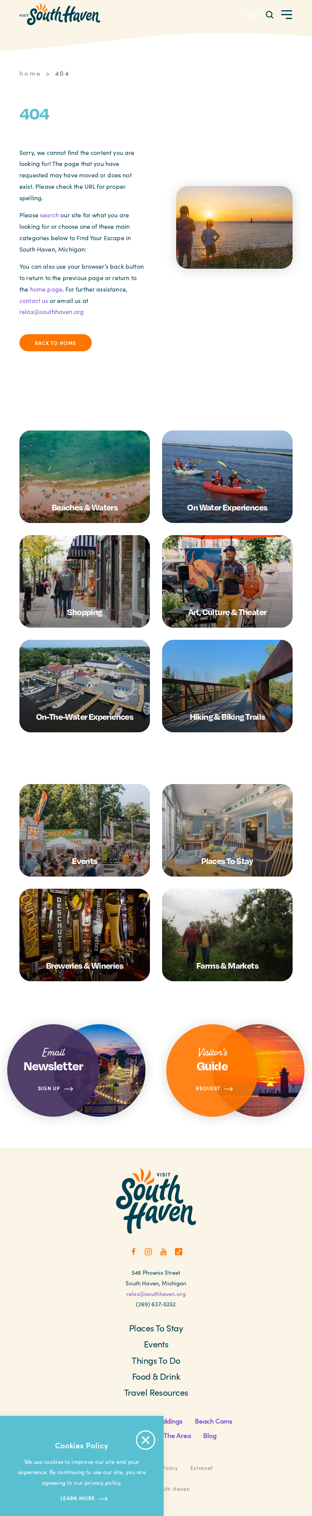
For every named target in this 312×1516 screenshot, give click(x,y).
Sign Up (49, 1088)
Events (156, 1344)
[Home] (59, 14)
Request (208, 1088)
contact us (33, 300)
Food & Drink (156, 1376)
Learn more (77, 1498)
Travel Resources (156, 1392)
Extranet (201, 1467)
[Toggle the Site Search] (269, 14)
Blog (209, 1435)
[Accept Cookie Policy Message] (145, 1440)
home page (46, 289)
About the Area (168, 1435)
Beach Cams (213, 1420)
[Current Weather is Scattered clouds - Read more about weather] (252, 15)
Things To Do (156, 1360)
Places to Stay (156, 1328)
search (49, 215)
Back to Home (55, 343)
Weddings (168, 1420)
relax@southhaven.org (51, 312)
